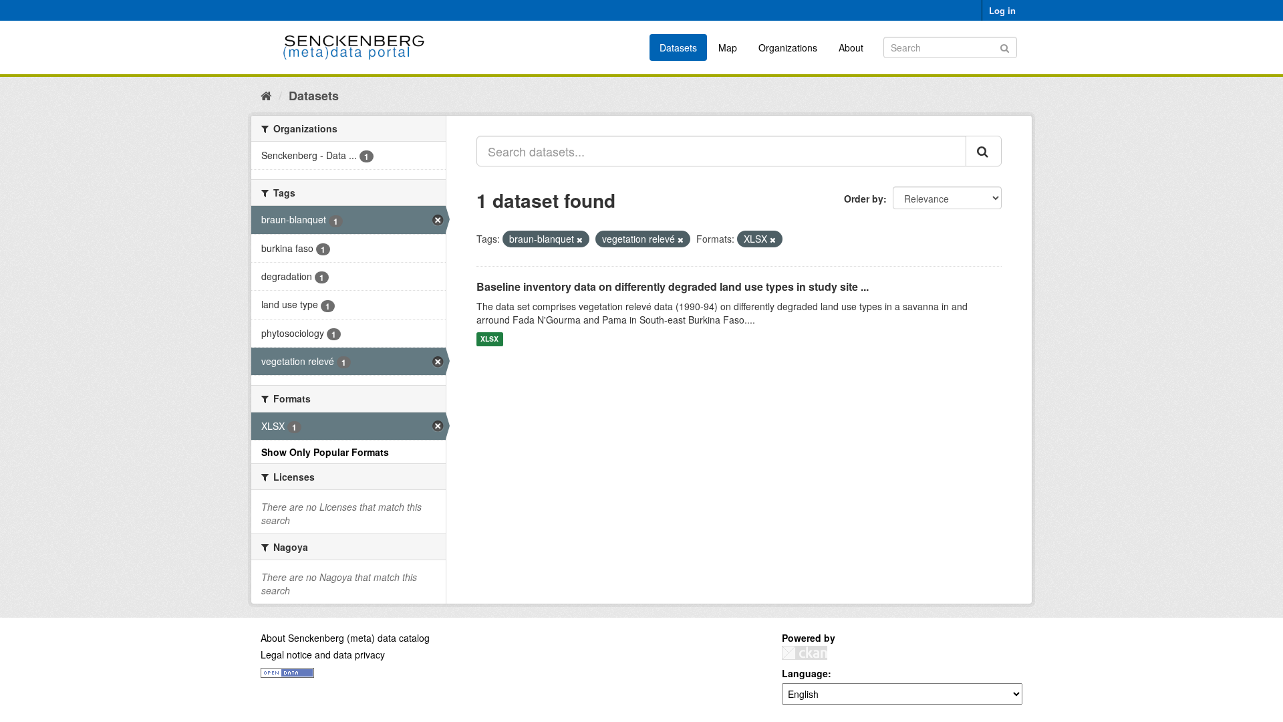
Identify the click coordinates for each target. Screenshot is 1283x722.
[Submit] (1004, 46)
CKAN (804, 653)
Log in (1002, 10)
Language (805, 673)
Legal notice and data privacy (323, 654)
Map (727, 47)
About (851, 47)
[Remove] (580, 239)
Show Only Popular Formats (325, 452)
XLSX (489, 339)
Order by (863, 198)
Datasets (678, 47)
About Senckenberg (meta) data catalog (345, 637)
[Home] (266, 95)
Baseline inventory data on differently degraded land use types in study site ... (672, 286)
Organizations (787, 47)
